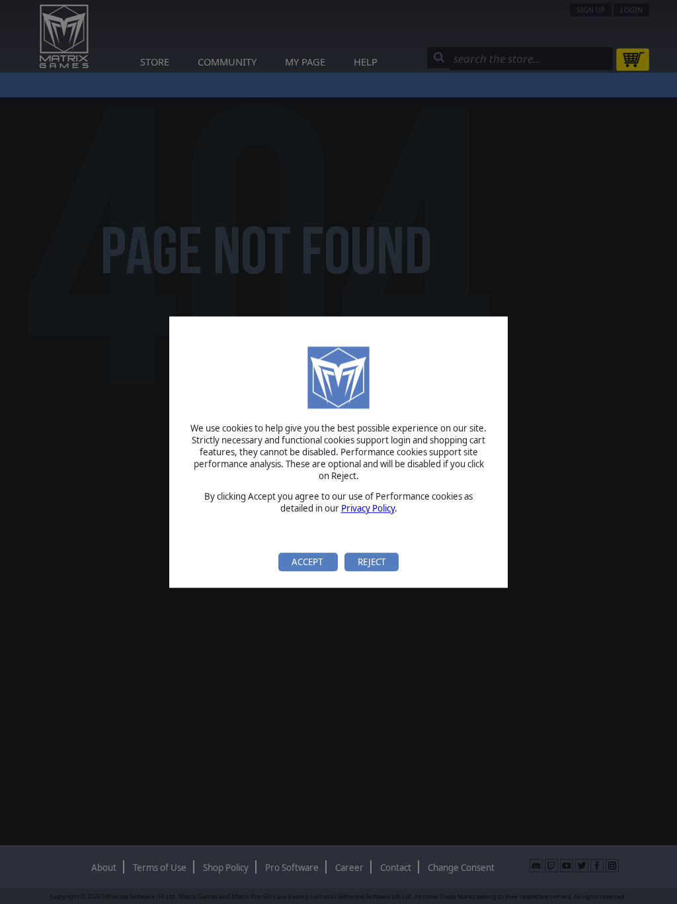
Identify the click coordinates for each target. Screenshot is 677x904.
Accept (308, 562)
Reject (371, 562)
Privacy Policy (368, 508)
